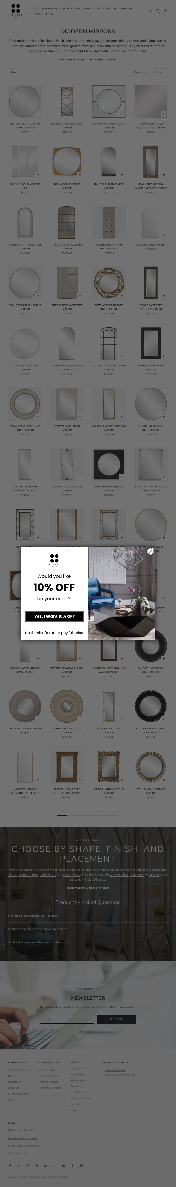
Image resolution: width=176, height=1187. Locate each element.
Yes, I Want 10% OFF (54, 616)
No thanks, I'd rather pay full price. (54, 633)
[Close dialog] (151, 551)
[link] (54, 560)
